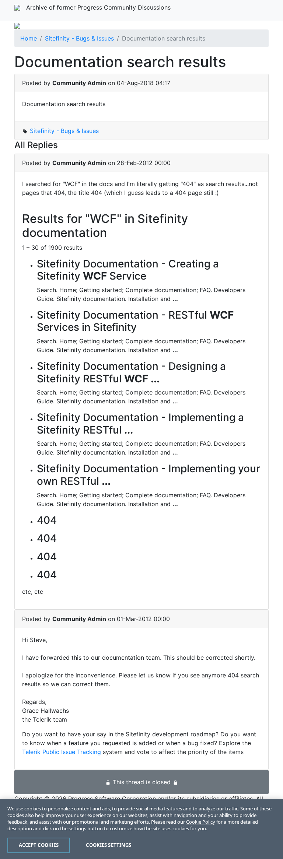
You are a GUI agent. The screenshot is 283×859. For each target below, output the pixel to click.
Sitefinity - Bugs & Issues (79, 38)
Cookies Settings (108, 845)
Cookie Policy (200, 821)
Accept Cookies (39, 845)
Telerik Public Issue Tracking (61, 751)
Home (28, 38)
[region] (141, 829)
